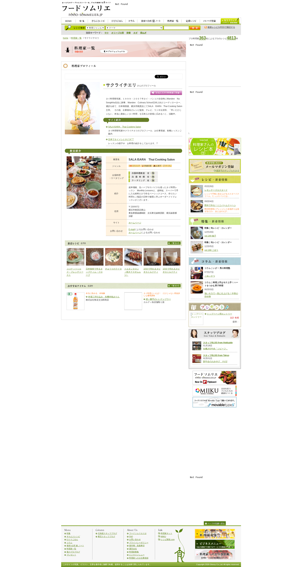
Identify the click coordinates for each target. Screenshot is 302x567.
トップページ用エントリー (219, 314)
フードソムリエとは (137, 533)
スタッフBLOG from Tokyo (216, 355)
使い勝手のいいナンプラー (158, 299)
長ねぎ (143, 33)
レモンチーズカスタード (216, 190)
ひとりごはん (72, 539)
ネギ (135, 33)
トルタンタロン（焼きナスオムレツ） (132, 272)
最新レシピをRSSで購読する (221, 27)
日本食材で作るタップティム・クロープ (94, 272)
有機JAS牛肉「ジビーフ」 (215, 349)
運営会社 (133, 549)
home (65, 38)
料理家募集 (134, 552)
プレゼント (71, 555)
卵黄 (129, 33)
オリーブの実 (117, 33)
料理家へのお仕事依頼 (138, 558)
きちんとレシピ (73, 536)
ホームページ (135, 223)
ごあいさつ (209, 276)
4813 (231, 37)
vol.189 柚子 (210, 236)
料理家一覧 (76, 38)
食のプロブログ (73, 552)
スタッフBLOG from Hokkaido (218, 342)
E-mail (132, 229)
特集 (68, 533)
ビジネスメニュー (137, 555)
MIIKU (163, 536)
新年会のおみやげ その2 (215, 361)
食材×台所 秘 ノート (75, 545)
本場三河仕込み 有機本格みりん (104, 297)
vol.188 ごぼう (211, 250)
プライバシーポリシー (138, 543)
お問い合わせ (135, 539)
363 (202, 37)
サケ (107, 33)
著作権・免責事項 (137, 545)
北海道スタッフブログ (107, 533)
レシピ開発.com (168, 539)
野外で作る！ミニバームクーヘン (220, 205)
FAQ (131, 536)
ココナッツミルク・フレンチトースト (75, 272)
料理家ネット (166, 533)
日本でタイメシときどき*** (121, 139)
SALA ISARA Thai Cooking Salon (124, 127)
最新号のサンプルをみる (227, 170)
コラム (69, 543)
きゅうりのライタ (113, 269)
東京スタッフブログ (106, 536)
